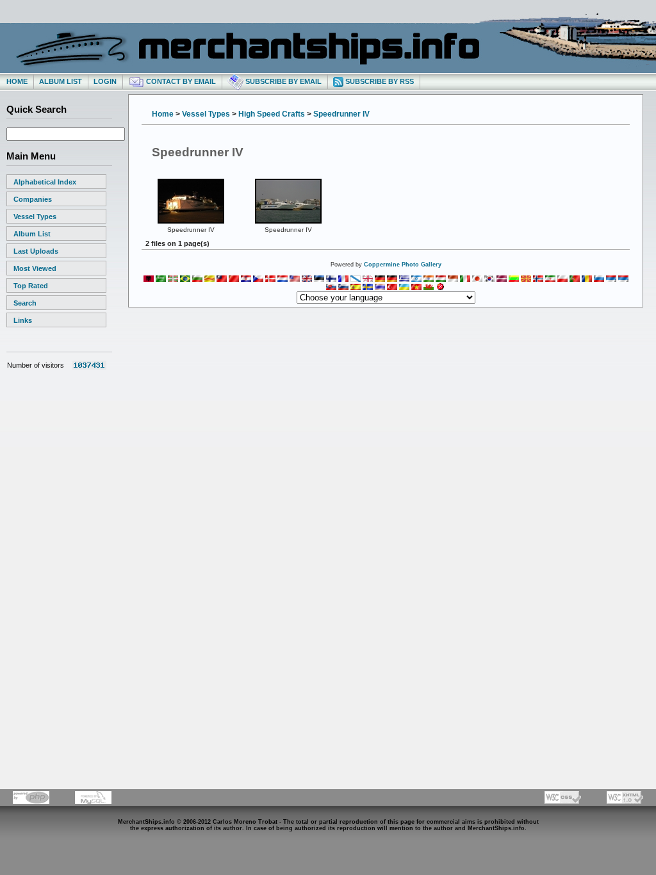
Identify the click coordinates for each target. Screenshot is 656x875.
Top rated (30, 286)
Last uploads (35, 251)
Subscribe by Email (282, 81)
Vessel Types (34, 216)
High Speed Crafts (271, 114)
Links (22, 320)
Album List (60, 81)
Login (105, 81)
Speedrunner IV (341, 114)
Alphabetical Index (44, 182)
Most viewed (34, 268)
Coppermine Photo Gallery (402, 264)
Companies (32, 199)
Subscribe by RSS (378, 81)
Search (25, 303)
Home (17, 81)
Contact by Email (180, 81)
